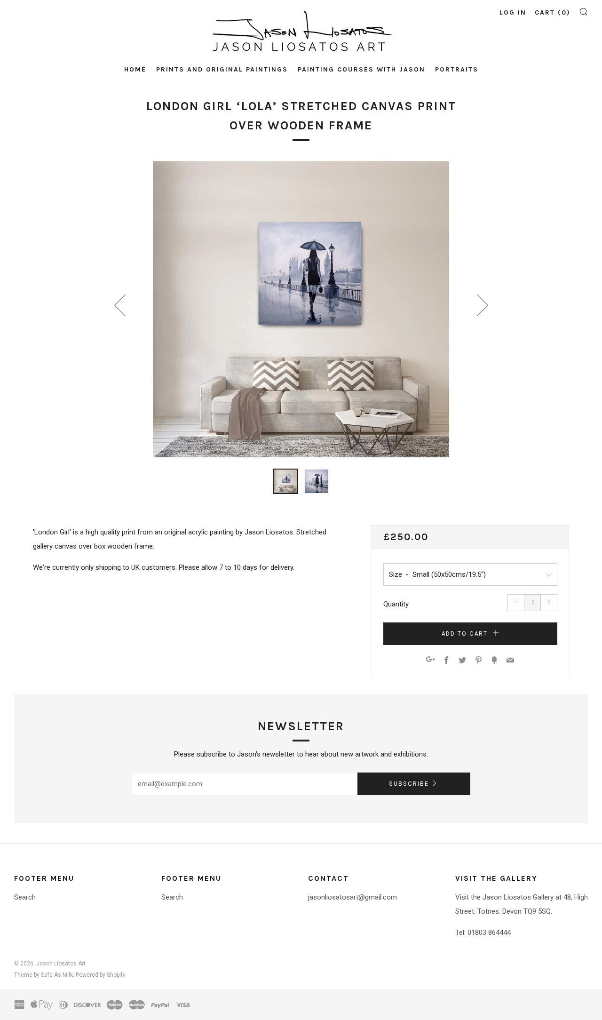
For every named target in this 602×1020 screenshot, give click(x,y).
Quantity (396, 604)
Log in (512, 12)
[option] (301, 309)
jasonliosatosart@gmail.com (352, 897)
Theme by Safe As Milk (43, 975)
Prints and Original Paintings (222, 69)
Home (135, 69)
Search (25, 897)
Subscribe (409, 783)
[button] (285, 481)
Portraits (456, 69)
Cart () (552, 12)
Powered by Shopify (101, 975)
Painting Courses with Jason (361, 69)
